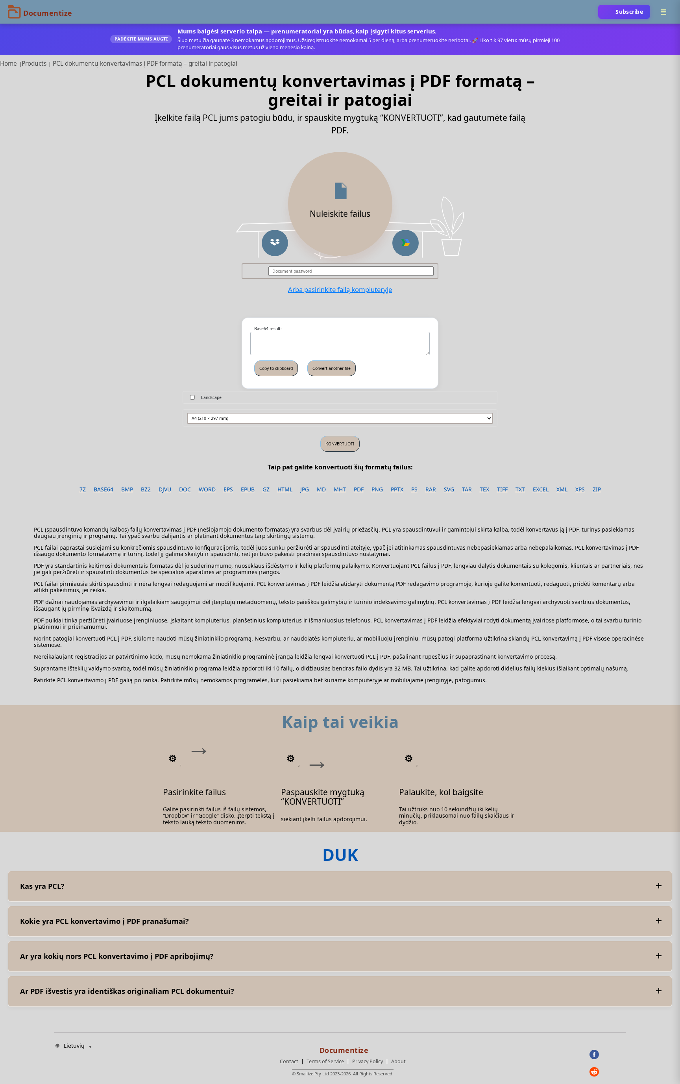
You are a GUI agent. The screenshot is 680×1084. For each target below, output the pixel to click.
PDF (359, 489)
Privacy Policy (367, 1061)
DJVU (165, 489)
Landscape (211, 397)
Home (8, 63)
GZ (266, 489)
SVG (449, 489)
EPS (228, 489)
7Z (82, 489)
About (398, 1061)
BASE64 (103, 489)
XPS (580, 489)
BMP (127, 489)
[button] (275, 243)
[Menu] (663, 12)
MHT (340, 489)
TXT (520, 489)
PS (414, 489)
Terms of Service (325, 1061)
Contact (289, 1061)
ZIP (597, 489)
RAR (430, 489)
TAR (467, 489)
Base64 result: (268, 328)
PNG (377, 489)
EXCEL (541, 489)
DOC (185, 489)
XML (561, 489)
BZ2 (146, 489)
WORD (207, 489)
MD (321, 489)
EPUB (248, 489)
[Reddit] (607, 1072)
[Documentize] (342, 1048)
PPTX (397, 489)
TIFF (502, 489)
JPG (304, 489)
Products (34, 63)
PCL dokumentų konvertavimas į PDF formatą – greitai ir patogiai (145, 63)
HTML (284, 489)
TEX (484, 489)
